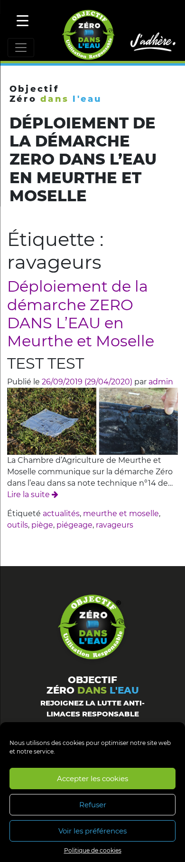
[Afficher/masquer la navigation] (21, 47)
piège (42, 524)
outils (17, 524)
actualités (61, 513)
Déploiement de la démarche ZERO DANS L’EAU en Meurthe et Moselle (80, 313)
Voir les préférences (92, 830)
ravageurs (114, 524)
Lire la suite (29, 494)
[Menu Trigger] (22, 20)
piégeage (74, 524)
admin (160, 381)
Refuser (92, 804)
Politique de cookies (92, 850)
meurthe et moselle (121, 513)
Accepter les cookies (92, 778)
